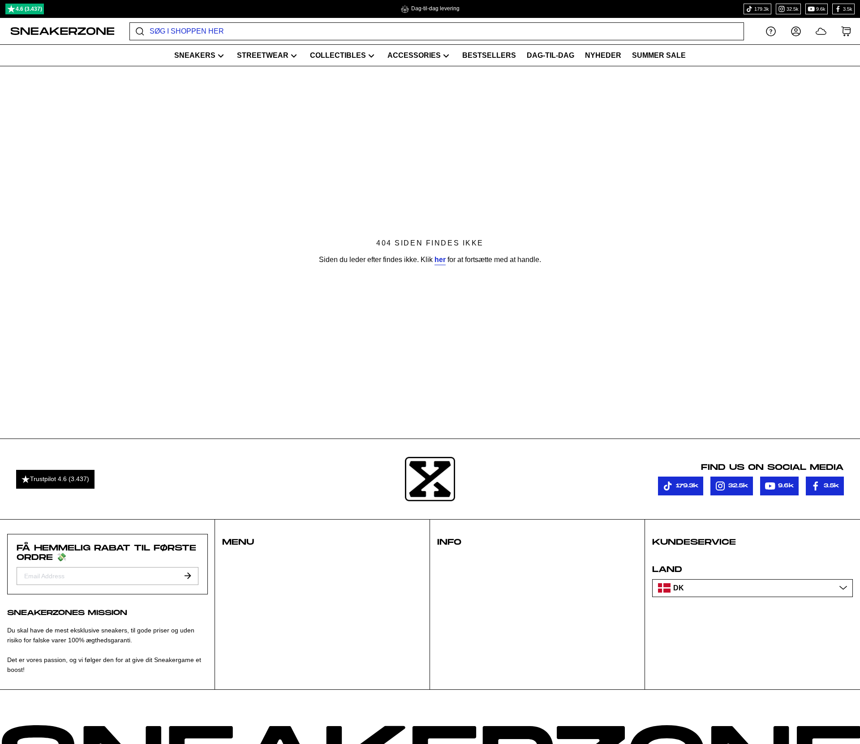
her (440, 259)
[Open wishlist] (821, 31)
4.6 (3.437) (29, 9)
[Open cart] (846, 31)
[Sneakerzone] (430, 479)
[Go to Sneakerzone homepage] (57, 31)
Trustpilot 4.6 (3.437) (59, 478)
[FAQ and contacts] (770, 31)
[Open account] (795, 31)
